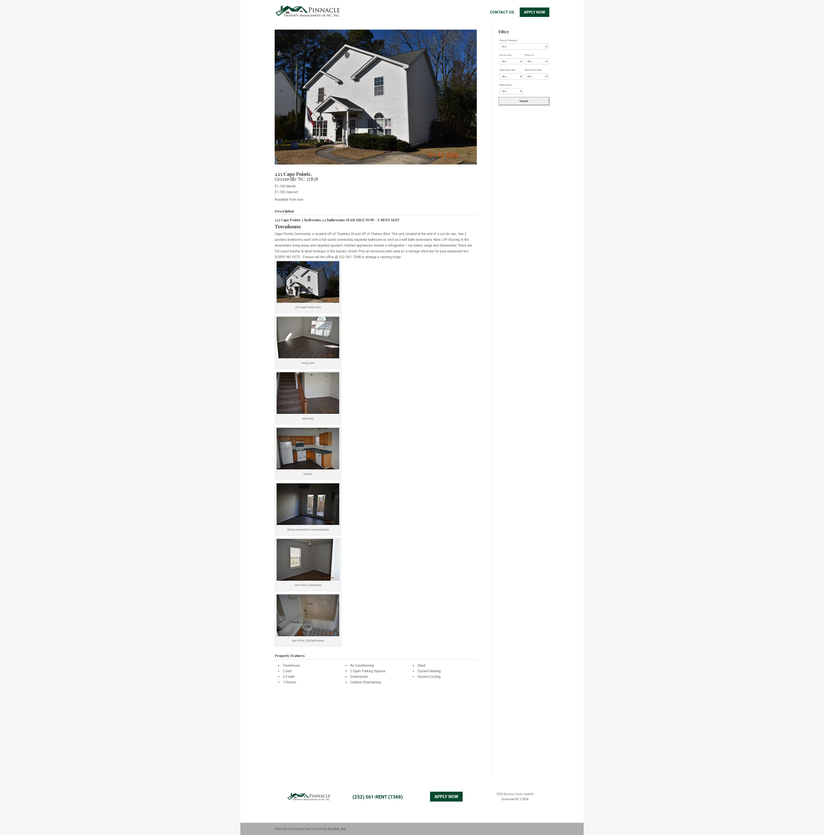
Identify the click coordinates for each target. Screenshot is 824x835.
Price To (529, 55)
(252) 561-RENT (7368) (378, 797)
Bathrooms (506, 85)
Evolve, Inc (337, 829)
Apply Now (534, 12)
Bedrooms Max (533, 70)
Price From (506, 55)
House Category (508, 40)
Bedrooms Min (508, 70)
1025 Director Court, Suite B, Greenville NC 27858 (515, 796)
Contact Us (502, 12)
